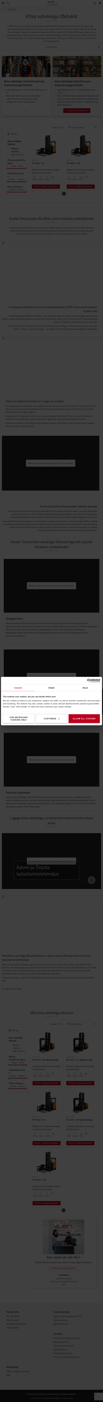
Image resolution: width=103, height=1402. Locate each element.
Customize (50, 718)
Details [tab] (51, 688)
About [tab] (85, 688)
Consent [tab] (18, 688)
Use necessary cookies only (19, 718)
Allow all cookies (84, 718)
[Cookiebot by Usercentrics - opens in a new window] (89, 680)
